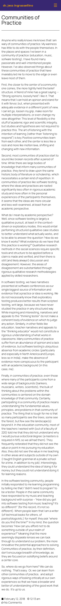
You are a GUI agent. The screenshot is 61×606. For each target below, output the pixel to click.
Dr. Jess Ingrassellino (18, 5)
